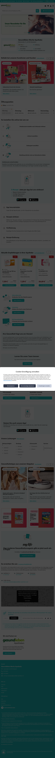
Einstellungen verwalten (44, 385)
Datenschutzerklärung (7, 380)
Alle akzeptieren (11, 385)
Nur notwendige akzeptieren (27, 385)
